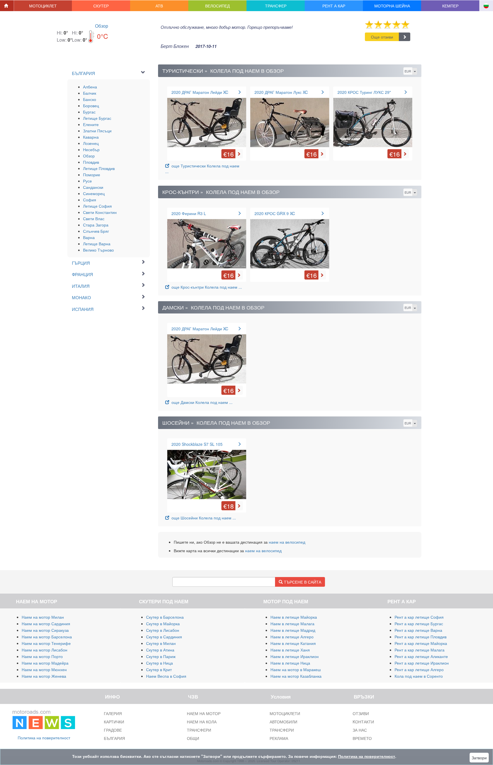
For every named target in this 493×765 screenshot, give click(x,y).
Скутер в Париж (160, 656)
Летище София (97, 206)
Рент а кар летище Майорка (421, 643)
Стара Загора (95, 225)
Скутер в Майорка (163, 623)
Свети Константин (100, 212)
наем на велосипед (287, 542)
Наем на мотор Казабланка (296, 676)
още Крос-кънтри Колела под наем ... (205, 287)
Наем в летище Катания (293, 643)
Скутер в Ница (159, 663)
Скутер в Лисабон (162, 630)
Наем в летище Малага (292, 623)
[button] (43, 5)
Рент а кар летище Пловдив (420, 636)
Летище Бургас (97, 118)
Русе (87, 181)
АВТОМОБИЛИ (283, 721)
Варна (89, 237)
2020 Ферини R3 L (188, 213)
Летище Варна (96, 243)
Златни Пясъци (97, 130)
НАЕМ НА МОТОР (204, 713)
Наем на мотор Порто (42, 656)
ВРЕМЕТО (362, 738)
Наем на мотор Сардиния (46, 623)
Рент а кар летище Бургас (419, 623)
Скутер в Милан (161, 643)
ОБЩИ (193, 738)
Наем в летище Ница (290, 663)
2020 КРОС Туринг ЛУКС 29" (364, 92)
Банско (89, 99)
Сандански (93, 187)
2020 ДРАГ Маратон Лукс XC (281, 92)
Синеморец (94, 193)
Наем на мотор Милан (43, 617)
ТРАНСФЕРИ (199, 730)
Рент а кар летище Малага (419, 650)
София (89, 200)
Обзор (101, 26)
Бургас (89, 112)
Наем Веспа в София (166, 676)
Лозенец (91, 143)
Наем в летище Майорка (293, 617)
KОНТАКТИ (363, 721)
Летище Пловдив (99, 168)
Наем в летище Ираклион (294, 656)
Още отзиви (382, 37)
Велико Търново (98, 250)
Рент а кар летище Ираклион (422, 663)
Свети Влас (93, 218)
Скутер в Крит (159, 669)
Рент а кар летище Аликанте (421, 656)
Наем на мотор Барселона (47, 636)
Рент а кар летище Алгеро (419, 669)
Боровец (91, 105)
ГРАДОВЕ (113, 730)
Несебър (91, 149)
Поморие (91, 174)
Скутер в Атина (160, 650)
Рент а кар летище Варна (418, 630)
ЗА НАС (360, 730)
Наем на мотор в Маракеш (295, 669)
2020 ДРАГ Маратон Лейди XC (199, 92)
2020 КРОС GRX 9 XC (274, 213)
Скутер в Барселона (165, 617)
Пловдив (91, 162)
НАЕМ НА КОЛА (202, 721)
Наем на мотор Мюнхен (44, 669)
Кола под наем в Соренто (419, 676)
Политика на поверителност (44, 737)
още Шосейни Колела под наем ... (202, 518)
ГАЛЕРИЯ (113, 713)
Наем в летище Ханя (290, 650)
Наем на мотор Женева (44, 676)
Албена (90, 87)
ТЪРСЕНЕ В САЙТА (302, 582)
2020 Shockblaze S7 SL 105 (197, 444)
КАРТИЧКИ (114, 721)
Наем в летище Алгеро (292, 636)
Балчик (89, 93)
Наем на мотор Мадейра (45, 663)
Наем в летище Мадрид (292, 630)
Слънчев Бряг (96, 231)
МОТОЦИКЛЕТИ (285, 713)
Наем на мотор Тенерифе (46, 643)
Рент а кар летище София (419, 617)
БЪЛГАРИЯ (114, 738)
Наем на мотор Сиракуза (45, 630)
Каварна (91, 137)
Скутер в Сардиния (164, 636)
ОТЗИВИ (361, 713)
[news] (44, 718)
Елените (91, 124)
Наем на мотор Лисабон (44, 650)
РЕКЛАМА (279, 738)
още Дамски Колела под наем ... (201, 402)
